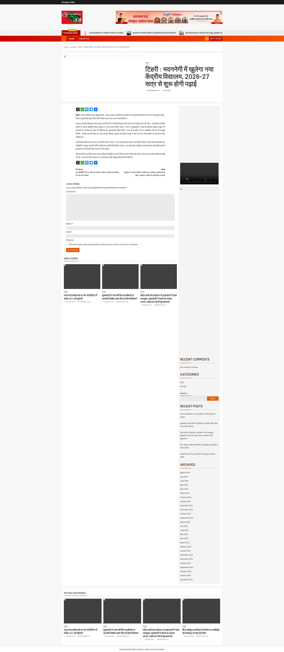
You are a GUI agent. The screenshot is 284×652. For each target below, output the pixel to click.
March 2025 (184, 543)
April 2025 (184, 538)
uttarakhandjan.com (153, 90)
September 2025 (186, 518)
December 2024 (186, 555)
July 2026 (184, 477)
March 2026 (184, 493)
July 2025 (184, 526)
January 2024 (185, 575)
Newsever (149, 649)
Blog (182, 382)
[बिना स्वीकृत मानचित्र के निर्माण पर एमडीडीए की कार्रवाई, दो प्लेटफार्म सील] (201, 611)
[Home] (64, 38)
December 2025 (186, 506)
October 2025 (185, 514)
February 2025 (185, 547)
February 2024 (185, 571)
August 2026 (185, 473)
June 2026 (184, 481)
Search (183, 393)
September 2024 (186, 567)
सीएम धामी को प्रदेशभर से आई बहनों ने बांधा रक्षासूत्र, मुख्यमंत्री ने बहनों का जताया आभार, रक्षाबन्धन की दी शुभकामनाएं (216, 33)
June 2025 (184, 530)
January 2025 (185, 551)
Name (69, 224)
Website (69, 240)
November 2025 (186, 510)
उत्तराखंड (71, 39)
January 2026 (185, 501)
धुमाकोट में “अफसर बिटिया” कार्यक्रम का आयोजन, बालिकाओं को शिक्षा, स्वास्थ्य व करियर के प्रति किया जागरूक (144, 172)
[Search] (203, 39)
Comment (71, 191)
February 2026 (185, 497)
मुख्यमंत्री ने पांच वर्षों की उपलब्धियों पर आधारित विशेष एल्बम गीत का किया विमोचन (154, 33)
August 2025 (185, 522)
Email (69, 232)
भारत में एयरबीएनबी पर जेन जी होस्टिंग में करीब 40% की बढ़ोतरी (106, 33)
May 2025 (184, 534)
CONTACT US (84, 39)
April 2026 (184, 489)
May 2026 (184, 485)
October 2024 (185, 563)
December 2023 (186, 580)
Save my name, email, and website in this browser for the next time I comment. (103, 244)
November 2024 (186, 559)
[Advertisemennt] (169, 17)
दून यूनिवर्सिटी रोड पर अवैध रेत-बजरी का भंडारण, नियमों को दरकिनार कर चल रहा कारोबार (97, 172)
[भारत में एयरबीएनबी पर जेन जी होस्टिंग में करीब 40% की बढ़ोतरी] (82, 276)
